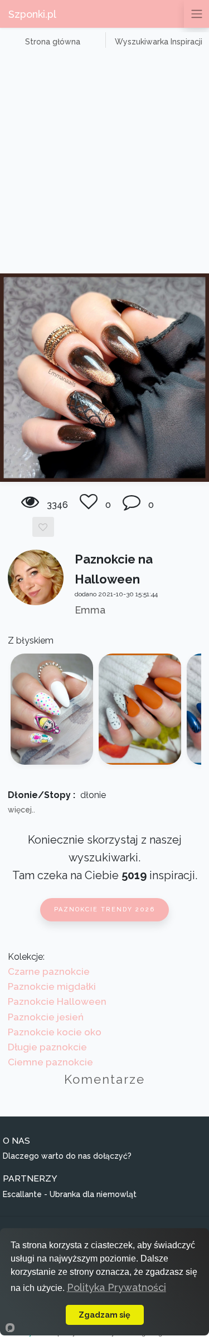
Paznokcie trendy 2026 (104, 909)
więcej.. (21, 809)
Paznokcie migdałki (52, 986)
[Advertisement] (104, 163)
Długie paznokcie (47, 1047)
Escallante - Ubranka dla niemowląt (70, 1194)
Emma (90, 610)
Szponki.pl (32, 14)
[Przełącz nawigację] (196, 14)
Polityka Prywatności (116, 1287)
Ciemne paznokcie (50, 1062)
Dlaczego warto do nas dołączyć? (67, 1155)
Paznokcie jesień (46, 1017)
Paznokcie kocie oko (54, 1032)
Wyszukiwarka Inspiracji (158, 41)
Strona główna (52, 41)
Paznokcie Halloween (57, 1001)
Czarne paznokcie (49, 971)
